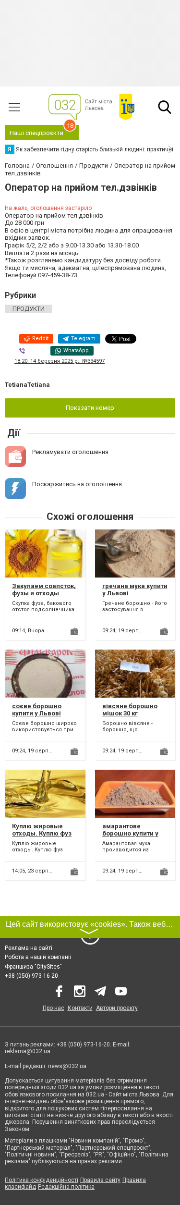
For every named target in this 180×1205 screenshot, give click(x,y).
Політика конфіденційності (41, 1180)
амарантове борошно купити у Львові (130, 834)
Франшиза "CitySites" (33, 966)
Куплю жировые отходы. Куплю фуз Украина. (42, 834)
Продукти (28, 308)
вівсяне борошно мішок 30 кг (129, 709)
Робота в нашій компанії (38, 957)
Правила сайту (100, 1180)
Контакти (80, 1008)
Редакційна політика (66, 1186)
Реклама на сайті (28, 948)
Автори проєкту (117, 1008)
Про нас (53, 1008)
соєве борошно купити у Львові (36, 709)
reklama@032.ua (27, 1051)
